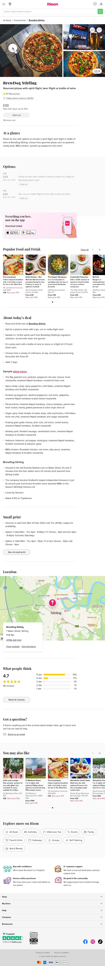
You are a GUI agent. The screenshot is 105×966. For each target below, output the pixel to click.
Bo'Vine (96, 277)
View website (13, 646)
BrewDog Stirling (37, 323)
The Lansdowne (9, 277)
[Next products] (99, 249)
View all (85, 249)
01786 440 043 (13, 640)
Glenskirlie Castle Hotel (80, 780)
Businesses (7, 924)
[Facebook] (85, 943)
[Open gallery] (52, 50)
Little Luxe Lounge (10, 780)
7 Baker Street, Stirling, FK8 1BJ (20, 98)
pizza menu (20, 371)
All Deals (7, 20)
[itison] (52, 4)
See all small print (16, 552)
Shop (4, 896)
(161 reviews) (14, 93)
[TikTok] (100, 943)
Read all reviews (17, 699)
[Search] (100, 11)
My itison (6, 903)
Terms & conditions (61, 952)
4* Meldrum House (33, 780)
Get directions (29, 646)
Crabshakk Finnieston (79, 277)
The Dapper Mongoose (57, 277)
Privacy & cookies (43, 952)
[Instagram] (93, 943)
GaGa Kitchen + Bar (33, 277)
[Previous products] (93, 249)
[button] (52, 302)
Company (6, 917)
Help (4, 910)
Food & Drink (20, 20)
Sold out (17, 115)
